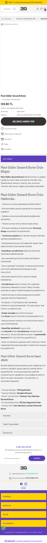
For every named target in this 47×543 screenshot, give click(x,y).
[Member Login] (37, 9)
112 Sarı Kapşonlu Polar (30, 402)
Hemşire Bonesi (24, 393)
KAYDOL (37, 458)
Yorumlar (6, 415)
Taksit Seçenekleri (11, 424)
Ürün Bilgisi (8, 159)
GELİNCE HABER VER (23, 121)
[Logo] (23, 9)
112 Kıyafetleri (23, 390)
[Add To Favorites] (23, 128)
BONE (39, 115)
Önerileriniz (7, 433)
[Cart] (45, 9)
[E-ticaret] (23, 541)
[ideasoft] (10, 541)
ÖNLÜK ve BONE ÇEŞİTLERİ (26, 115)
